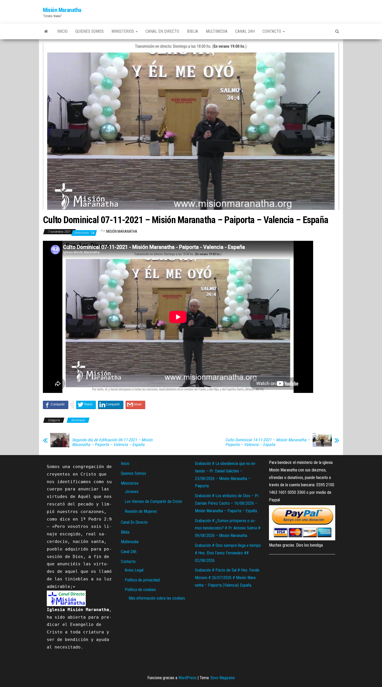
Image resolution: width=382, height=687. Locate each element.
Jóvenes (132, 491)
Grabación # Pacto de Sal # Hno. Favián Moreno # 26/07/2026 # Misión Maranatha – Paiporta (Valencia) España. (227, 578)
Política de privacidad (142, 580)
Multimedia (216, 31)
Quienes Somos (89, 31)
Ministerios (123, 31)
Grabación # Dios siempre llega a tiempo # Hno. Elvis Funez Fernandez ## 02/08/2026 (228, 553)
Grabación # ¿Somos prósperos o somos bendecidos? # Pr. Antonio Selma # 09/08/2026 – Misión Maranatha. (227, 528)
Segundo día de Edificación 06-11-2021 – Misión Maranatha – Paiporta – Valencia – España (112, 442)
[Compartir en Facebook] (55, 405)
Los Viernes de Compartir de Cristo (153, 501)
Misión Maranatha (62, 10)
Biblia (192, 31)
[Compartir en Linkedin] (110, 405)
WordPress (187, 677)
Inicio (62, 31)
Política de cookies (140, 589)
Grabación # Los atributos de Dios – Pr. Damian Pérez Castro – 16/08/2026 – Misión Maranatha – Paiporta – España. (227, 503)
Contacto (272, 31)
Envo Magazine (222, 677)
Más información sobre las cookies (157, 598)
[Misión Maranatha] (46, 31)
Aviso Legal (134, 570)
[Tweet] (86, 405)
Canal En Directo (162, 31)
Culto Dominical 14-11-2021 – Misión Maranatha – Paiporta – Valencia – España (267, 442)
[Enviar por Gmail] (135, 405)
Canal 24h (245, 31)
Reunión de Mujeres (141, 511)
